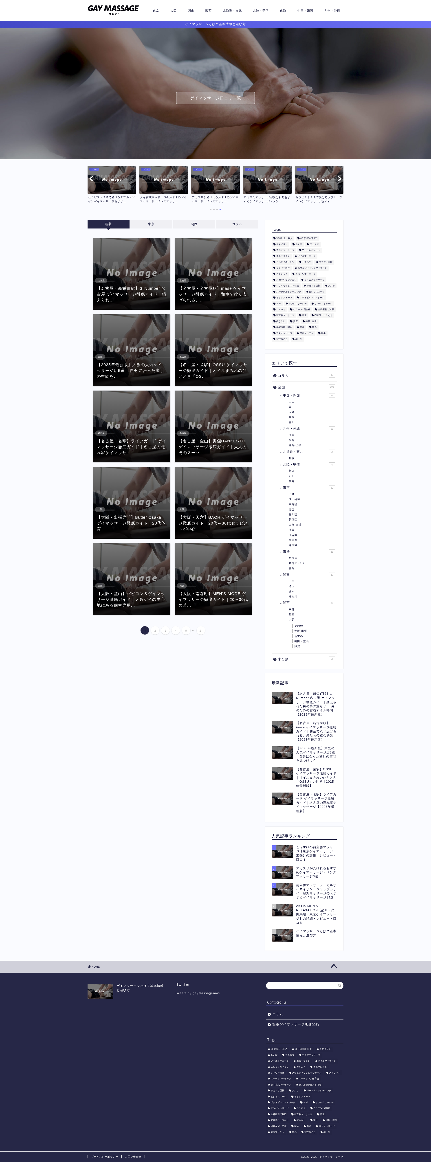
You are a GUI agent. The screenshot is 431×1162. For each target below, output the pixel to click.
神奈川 (293, 596)
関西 (208, 10)
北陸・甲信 (261, 10)
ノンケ (331, 286)
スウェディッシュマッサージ (312, 268)
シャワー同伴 (283, 268)
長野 (292, 481)
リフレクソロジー (298, 303)
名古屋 (293, 558)
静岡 (292, 568)
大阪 (173, 10)
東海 (283, 10)
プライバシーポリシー (104, 1156)
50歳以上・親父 (284, 238)
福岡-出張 (295, 445)
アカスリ (314, 244)
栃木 (292, 591)
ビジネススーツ (317, 291)
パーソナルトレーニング (288, 291)
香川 (292, 422)
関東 (191, 10)
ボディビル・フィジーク (312, 298)
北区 (292, 509)
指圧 (295, 321)
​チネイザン (282, 244)
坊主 (304, 315)
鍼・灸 (298, 339)
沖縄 (292, 435)
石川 (292, 476)
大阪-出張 (300, 631)
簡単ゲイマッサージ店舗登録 (295, 1024)
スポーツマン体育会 (286, 280)
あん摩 (298, 244)
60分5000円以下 (308, 238)
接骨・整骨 (311, 321)
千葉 (292, 581)
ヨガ (278, 303)
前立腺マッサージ (285, 315)
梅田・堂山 (301, 641)
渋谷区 (293, 535)
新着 (108, 224)
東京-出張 (295, 524)
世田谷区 (294, 499)
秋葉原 (293, 540)
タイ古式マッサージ (314, 280)
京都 (292, 609)
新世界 (298, 636)
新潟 (292, 470)
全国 (306, 387)
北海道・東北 (232, 10)
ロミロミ (280, 309)
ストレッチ (282, 274)
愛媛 (292, 417)
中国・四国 (305, 10)
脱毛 (323, 333)
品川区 (293, 514)
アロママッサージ (285, 250)
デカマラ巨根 (313, 286)
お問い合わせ (133, 1156)
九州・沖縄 (332, 10)
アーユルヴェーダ (311, 250)
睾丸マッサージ (284, 333)
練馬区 (293, 545)
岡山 (292, 407)
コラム (237, 224)
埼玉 (292, 586)
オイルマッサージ (307, 256)
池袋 (292, 530)
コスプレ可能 (325, 262)
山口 (292, 401)
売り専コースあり (323, 315)
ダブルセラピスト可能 (287, 286)
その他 (298, 625)
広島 (292, 412)
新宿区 (293, 519)
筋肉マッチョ (306, 333)
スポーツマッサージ (305, 274)
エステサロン (283, 256)
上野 (292, 494)
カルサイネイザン (285, 262)
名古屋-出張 (296, 563)
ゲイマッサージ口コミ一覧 (215, 98)
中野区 (293, 504)
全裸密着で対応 (326, 309)
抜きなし (280, 321)
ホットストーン (284, 298)
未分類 (305, 659)
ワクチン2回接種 (301, 309)
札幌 (292, 458)
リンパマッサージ (323, 303)
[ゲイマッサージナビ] (113, 15)
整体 (302, 327)
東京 (156, 10)
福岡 (292, 440)
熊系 (314, 327)
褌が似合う (282, 339)
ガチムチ (306, 262)
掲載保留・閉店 (284, 327)
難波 (297, 646)
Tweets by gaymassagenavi (197, 993)
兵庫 (292, 614)
